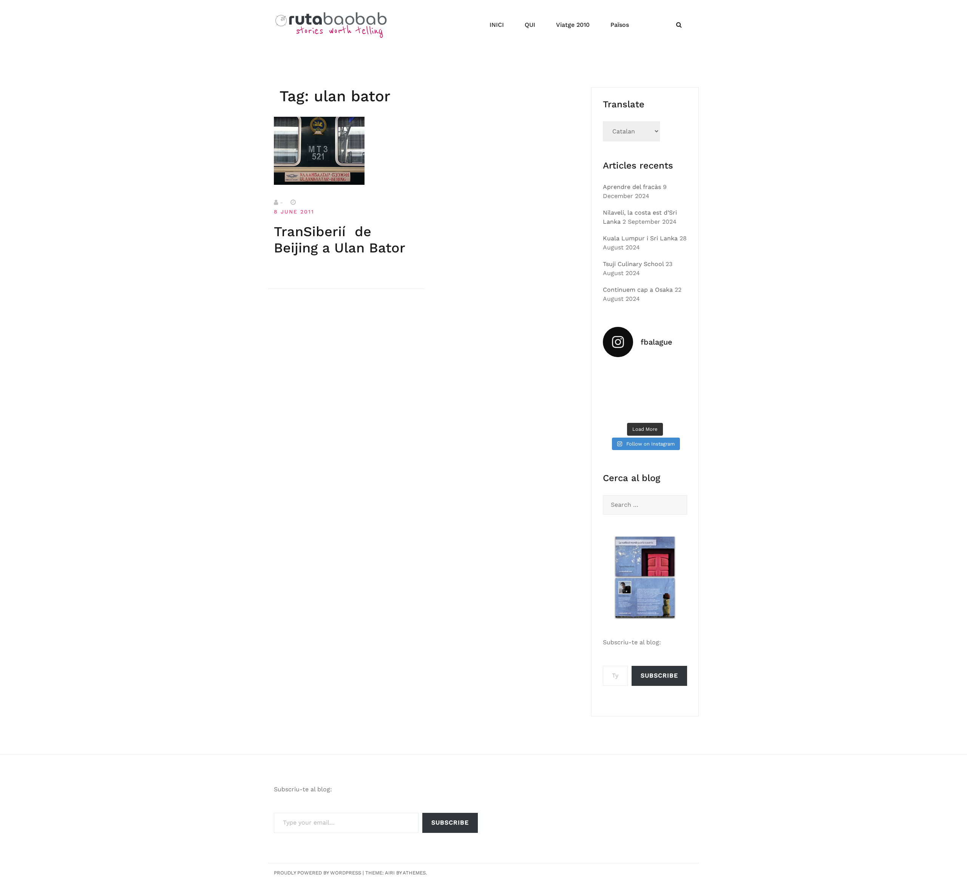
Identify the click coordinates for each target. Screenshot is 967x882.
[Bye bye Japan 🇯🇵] (616, 391)
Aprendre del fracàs (632, 186)
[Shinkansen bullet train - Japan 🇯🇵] (674, 373)
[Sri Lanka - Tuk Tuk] (616, 373)
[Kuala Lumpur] (645, 373)
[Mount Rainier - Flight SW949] (645, 409)
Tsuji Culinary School (633, 264)
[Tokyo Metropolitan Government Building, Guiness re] (674, 409)
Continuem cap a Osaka (638, 289)
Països (619, 24)
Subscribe (659, 675)
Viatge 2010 (573, 24)
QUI (530, 24)
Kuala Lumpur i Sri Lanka (640, 238)
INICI (497, 24)
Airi (390, 873)
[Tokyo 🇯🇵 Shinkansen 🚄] (645, 391)
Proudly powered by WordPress (317, 873)
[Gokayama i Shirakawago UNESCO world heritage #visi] (616, 409)
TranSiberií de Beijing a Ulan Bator (339, 240)
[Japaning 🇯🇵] (674, 391)
